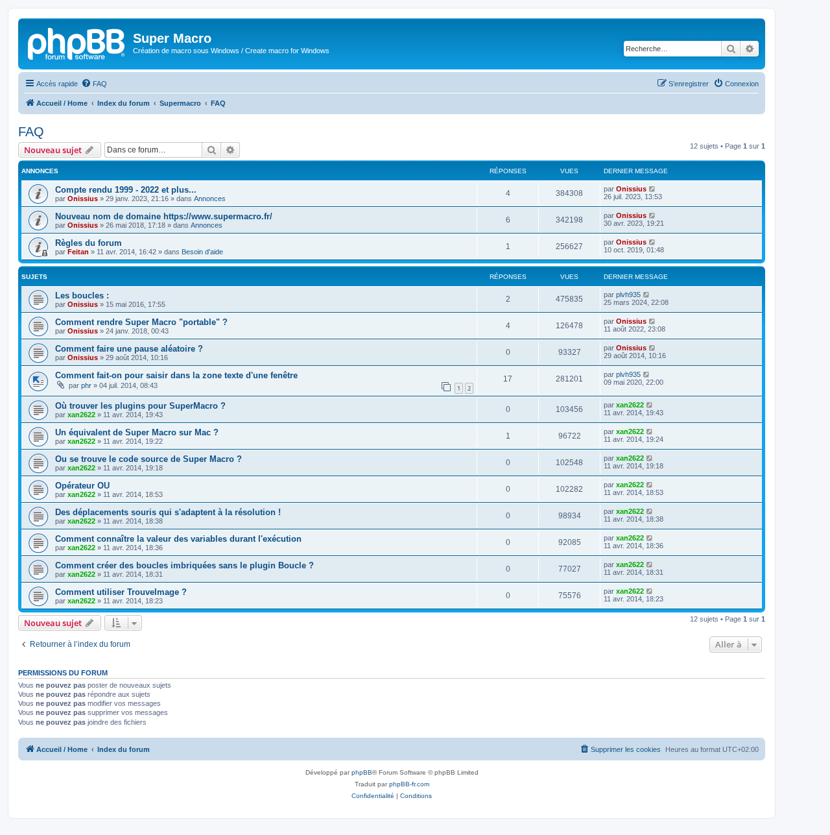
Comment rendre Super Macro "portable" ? (141, 322)
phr (86, 385)
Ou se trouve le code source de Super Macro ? (148, 459)
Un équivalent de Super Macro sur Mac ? (137, 432)
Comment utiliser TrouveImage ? (121, 592)
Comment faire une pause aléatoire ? (129, 349)
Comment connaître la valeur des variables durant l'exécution (178, 539)
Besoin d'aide (202, 252)
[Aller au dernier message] (652, 189)
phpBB (361, 772)
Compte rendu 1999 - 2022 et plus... (125, 190)
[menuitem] (94, 83)
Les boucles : (82, 295)
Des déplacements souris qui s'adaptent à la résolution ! (168, 512)
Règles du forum (88, 243)
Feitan (78, 252)
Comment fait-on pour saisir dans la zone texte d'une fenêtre (176, 375)
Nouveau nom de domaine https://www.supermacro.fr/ (163, 216)
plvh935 (628, 294)
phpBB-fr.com (409, 784)
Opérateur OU (82, 485)
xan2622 (81, 414)
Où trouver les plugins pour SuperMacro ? (140, 406)
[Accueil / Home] (77, 42)
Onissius (82, 198)
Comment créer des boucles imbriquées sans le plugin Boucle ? (184, 565)
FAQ (31, 132)
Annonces (210, 198)
